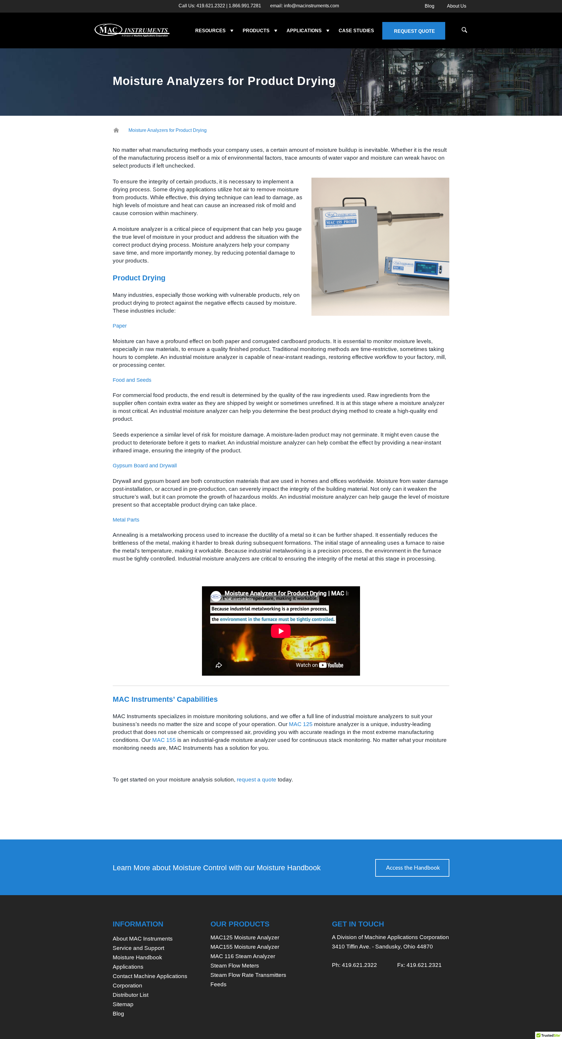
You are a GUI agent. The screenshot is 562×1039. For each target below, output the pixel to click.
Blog (429, 6)
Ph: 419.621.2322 (354, 965)
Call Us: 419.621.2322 (202, 6)
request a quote (256, 779)
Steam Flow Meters (234, 966)
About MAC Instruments (143, 939)
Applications (128, 967)
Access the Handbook (413, 868)
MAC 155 (164, 740)
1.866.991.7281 (245, 6)
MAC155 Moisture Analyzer (244, 947)
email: (304, 6)
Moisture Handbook (137, 957)
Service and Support (138, 948)
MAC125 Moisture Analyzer (244, 937)
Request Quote (414, 31)
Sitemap (123, 1004)
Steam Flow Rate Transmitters (248, 975)
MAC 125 (301, 724)
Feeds (218, 984)
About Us (456, 6)
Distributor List (130, 995)
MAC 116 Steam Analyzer (242, 956)
